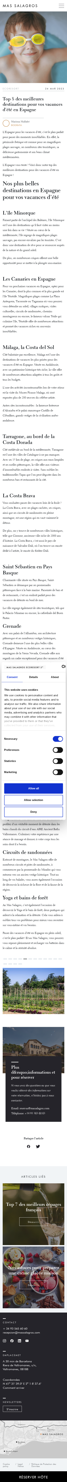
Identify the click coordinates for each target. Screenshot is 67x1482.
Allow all (33, 788)
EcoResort (11, 88)
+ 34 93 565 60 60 (15, 1328)
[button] (49, 992)
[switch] (58, 750)
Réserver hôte (33, 1477)
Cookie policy (6, 1464)
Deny (33, 811)
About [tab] (55, 677)
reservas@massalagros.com (34, 1108)
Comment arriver (13, 1387)
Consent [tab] (12, 677)
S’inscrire (12, 1409)
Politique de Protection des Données (43, 1464)
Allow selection (33, 799)
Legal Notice (21, 1464)
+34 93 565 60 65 (35, 1113)
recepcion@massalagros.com (21, 1332)
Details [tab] (33, 677)
